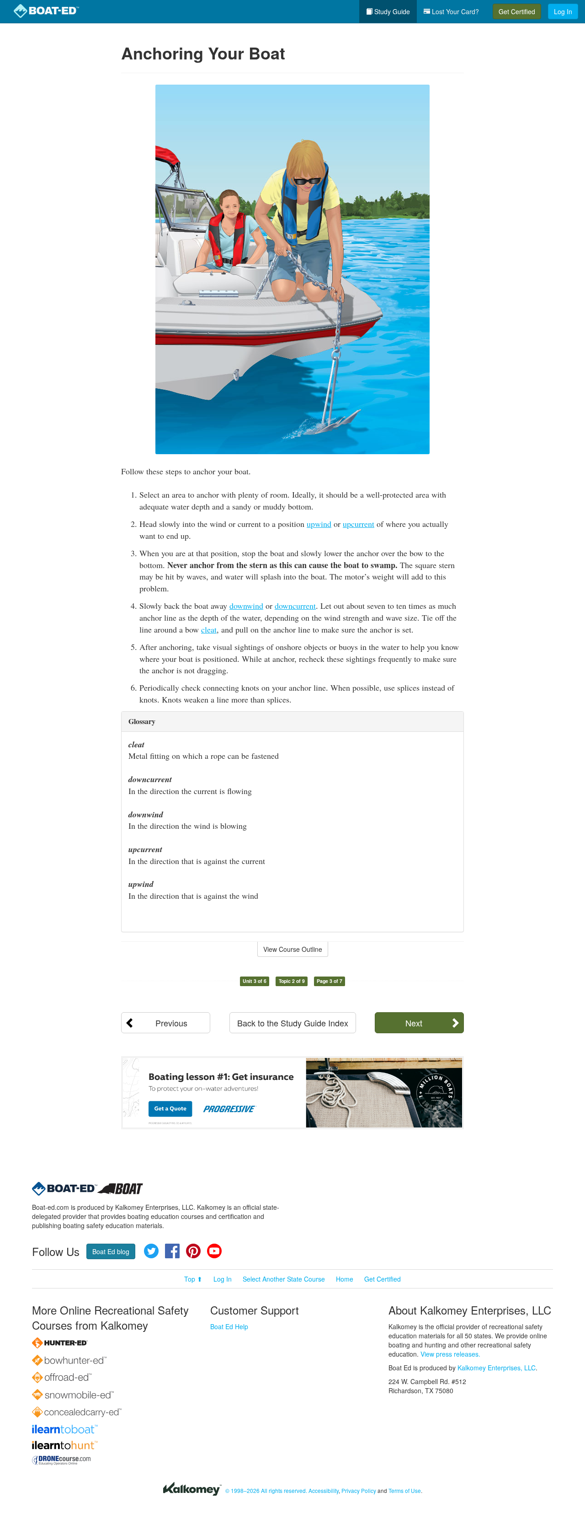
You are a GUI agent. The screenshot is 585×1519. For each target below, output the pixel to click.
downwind (246, 605)
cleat (209, 629)
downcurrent (295, 605)
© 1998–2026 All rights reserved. (266, 1490)
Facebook (172, 1251)
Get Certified (517, 11)
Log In (563, 11)
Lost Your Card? (454, 11)
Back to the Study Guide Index (292, 1023)
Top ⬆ (193, 1278)
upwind (319, 523)
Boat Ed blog (110, 1251)
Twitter (151, 1251)
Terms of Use (404, 1490)
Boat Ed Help (229, 1326)
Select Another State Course (284, 1278)
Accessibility (323, 1490)
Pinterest (193, 1251)
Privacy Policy (358, 1490)
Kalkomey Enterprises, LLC (496, 1367)
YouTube (214, 1251)
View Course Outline (292, 949)
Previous (171, 1023)
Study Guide (391, 11)
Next (413, 1023)
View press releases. (450, 1353)
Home (344, 1278)
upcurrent (358, 523)
